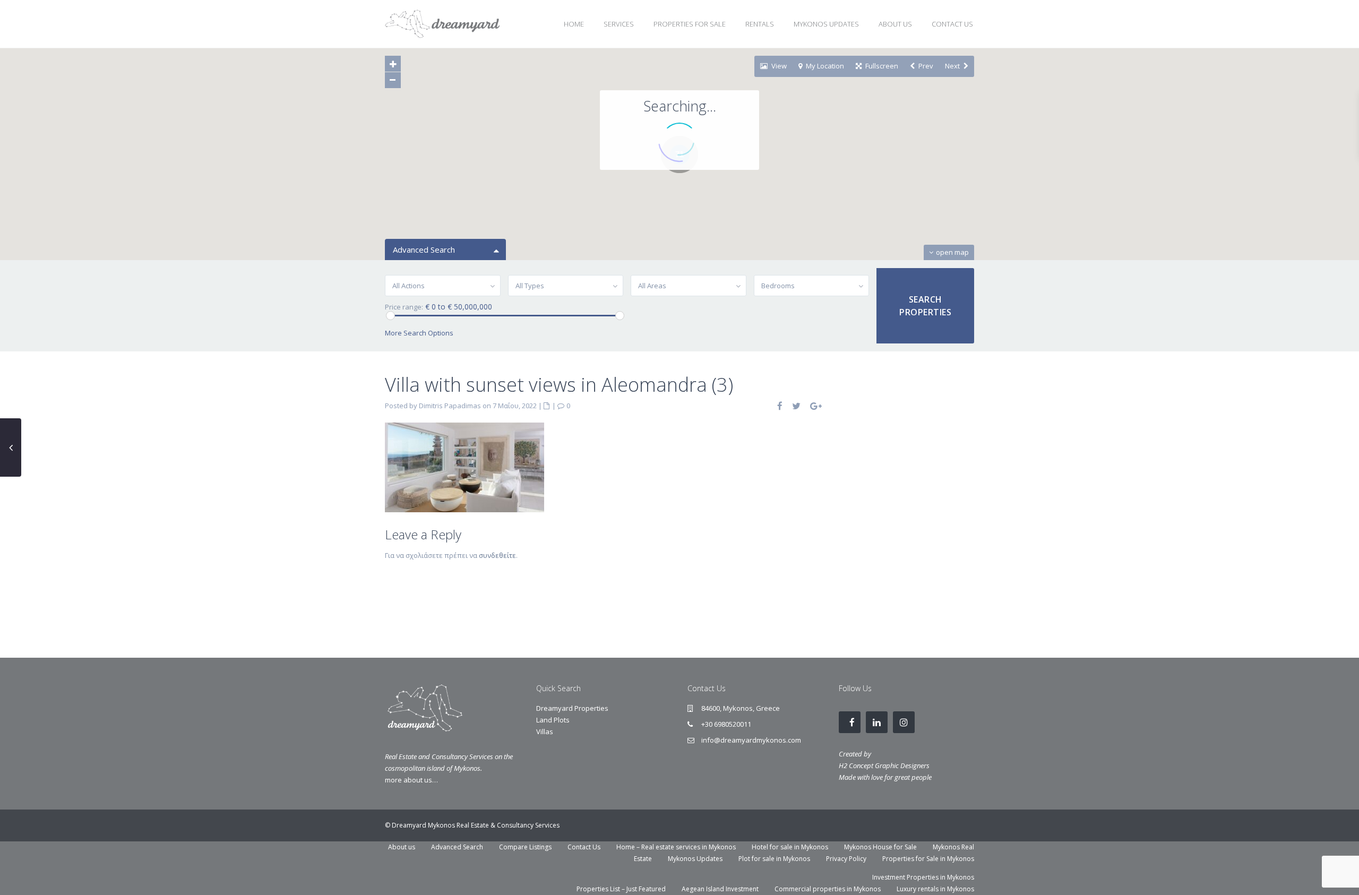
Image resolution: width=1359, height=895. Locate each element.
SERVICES (619, 24)
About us (401, 846)
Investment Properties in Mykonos (923, 877)
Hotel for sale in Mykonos (790, 846)
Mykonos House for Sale (880, 846)
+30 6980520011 (726, 724)
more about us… (411, 780)
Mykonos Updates (695, 858)
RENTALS (759, 24)
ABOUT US (895, 24)
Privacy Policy (846, 858)
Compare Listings (525, 846)
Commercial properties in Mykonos (828, 888)
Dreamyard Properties (572, 708)
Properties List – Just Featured (621, 888)
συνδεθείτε (497, 555)
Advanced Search (457, 846)
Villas (544, 731)
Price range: (404, 307)
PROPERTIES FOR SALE (689, 24)
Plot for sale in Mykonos (774, 858)
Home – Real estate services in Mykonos (676, 846)
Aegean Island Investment (720, 888)
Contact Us (583, 846)
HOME (574, 24)
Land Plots (553, 720)
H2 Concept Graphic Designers (884, 765)
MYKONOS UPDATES (826, 24)
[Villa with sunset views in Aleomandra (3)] (464, 466)
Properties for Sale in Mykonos (928, 858)
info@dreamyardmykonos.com (751, 740)
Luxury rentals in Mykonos (935, 888)
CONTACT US (952, 24)
